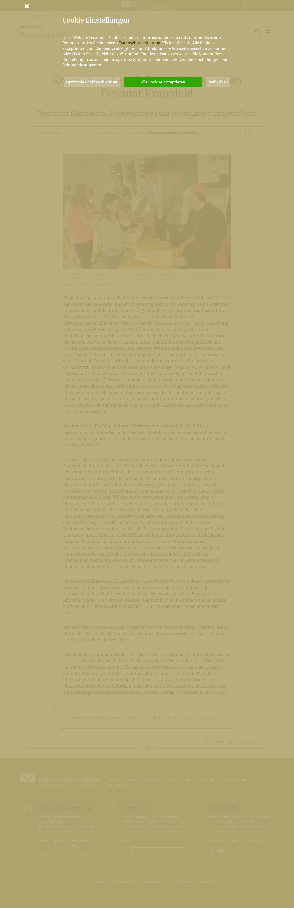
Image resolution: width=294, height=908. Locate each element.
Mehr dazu (218, 82)
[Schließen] (147, 6)
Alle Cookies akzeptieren (163, 82)
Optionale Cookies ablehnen (91, 82)
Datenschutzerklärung (139, 43)
